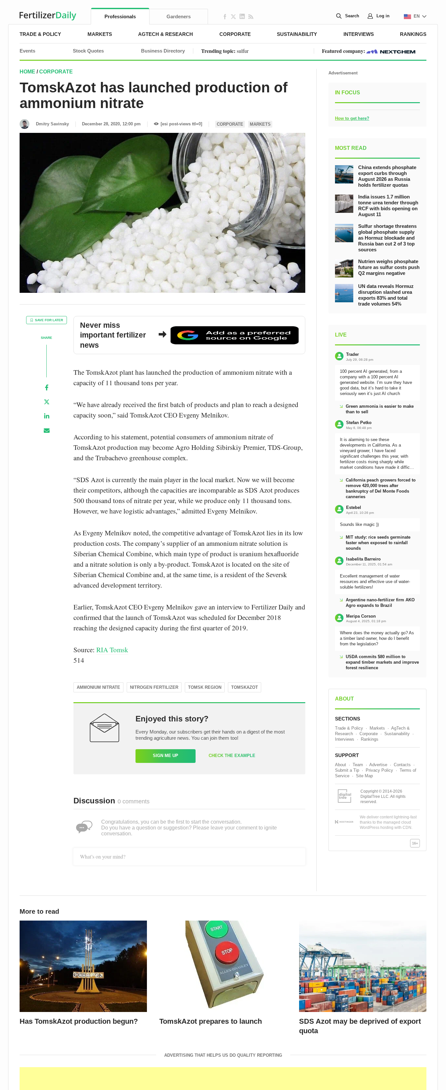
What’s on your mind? (102, 856)
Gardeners (179, 16)
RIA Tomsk (112, 649)
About (340, 764)
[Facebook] (46, 387)
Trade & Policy (40, 34)
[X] (46, 402)
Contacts (402, 764)
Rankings (413, 34)
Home (27, 71)
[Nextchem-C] (390, 50)
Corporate (235, 34)
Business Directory (163, 51)
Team (358, 764)
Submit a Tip (347, 770)
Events (27, 51)
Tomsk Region (204, 687)
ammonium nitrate (98, 687)
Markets (100, 34)
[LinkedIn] (46, 416)
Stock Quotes (88, 51)
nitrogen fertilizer (154, 687)
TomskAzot (244, 687)
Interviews (358, 34)
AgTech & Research (165, 34)
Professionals (120, 16)
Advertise (378, 764)
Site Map (364, 775)
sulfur (242, 50)
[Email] (46, 430)
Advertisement (343, 73)
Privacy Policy (379, 770)
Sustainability (297, 34)
